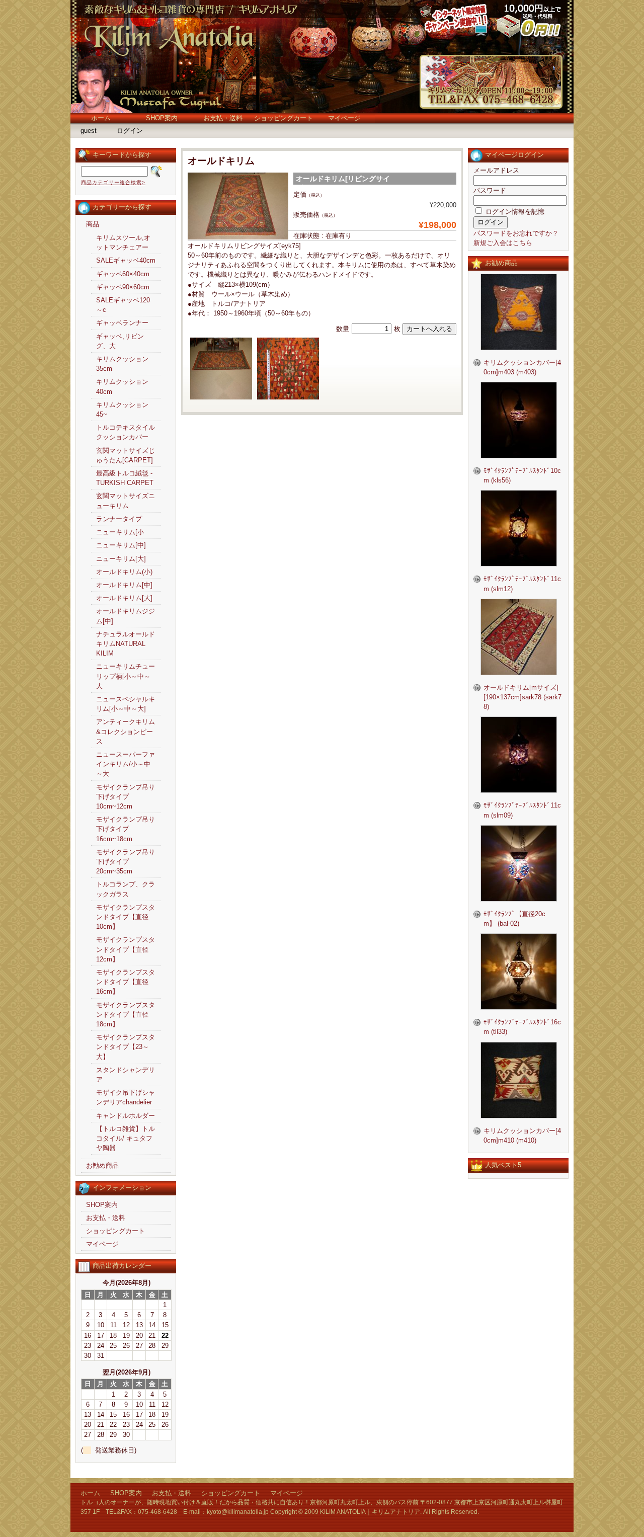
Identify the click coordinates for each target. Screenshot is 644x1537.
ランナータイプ (119, 519)
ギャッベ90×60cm (122, 287)
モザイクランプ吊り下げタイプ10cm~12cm (125, 796)
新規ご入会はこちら (502, 243)
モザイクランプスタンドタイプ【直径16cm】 (125, 981)
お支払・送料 (223, 118)
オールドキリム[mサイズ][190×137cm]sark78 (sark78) (522, 697)
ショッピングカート (283, 118)
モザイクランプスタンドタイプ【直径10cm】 (125, 917)
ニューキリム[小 (120, 532)
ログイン (130, 130)
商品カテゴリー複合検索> (113, 182)
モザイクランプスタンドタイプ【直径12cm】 (125, 949)
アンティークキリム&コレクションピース (125, 731)
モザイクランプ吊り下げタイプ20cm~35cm (125, 861)
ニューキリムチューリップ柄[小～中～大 (125, 676)
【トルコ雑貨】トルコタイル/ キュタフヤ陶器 (125, 1138)
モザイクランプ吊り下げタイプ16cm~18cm (125, 829)
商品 (92, 224)
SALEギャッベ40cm (125, 260)
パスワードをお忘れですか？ (515, 233)
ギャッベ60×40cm (122, 274)
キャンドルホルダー (125, 1115)
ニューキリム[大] (121, 558)
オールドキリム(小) (124, 572)
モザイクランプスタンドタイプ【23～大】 (125, 1046)
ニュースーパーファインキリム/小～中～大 (125, 764)
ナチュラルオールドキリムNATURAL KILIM (125, 643)
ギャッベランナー (122, 323)
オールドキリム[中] (124, 585)
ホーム (101, 118)
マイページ (344, 118)
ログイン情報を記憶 (514, 211)
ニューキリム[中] (121, 545)
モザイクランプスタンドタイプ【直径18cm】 (125, 1014)
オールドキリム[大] (124, 598)
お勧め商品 (102, 1165)
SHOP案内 (162, 118)
